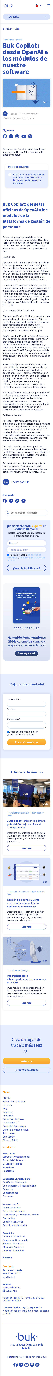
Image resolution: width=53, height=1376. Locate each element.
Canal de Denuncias (13, 1221)
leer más (26, 847)
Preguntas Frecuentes (14, 1126)
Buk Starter (9, 1136)
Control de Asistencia (14, 1211)
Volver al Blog (12, 28)
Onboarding (9, 1218)
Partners (7, 1105)
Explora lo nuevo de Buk (15, 1129)
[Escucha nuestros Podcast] (37, 1365)
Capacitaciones (10, 1192)
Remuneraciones (11, 1207)
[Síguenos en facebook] (5, 136)
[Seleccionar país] (38, 5)
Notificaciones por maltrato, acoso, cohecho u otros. (26, 1310)
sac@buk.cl (9, 1277)
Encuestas (8, 1196)
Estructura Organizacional (16, 1156)
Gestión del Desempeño (15, 1182)
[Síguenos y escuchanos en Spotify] (30, 136)
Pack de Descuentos (13, 1250)
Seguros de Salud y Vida (15, 1240)
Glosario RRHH (10, 1140)
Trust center (9, 1133)
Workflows (8, 1167)
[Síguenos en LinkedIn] (21, 1365)
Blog (5, 1108)
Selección (8, 1189)
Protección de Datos (13, 1119)
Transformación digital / (19, 812)
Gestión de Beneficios (14, 1236)
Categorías (13, 16)
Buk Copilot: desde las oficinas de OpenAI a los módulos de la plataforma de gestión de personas (28, 178)
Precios (6, 1098)
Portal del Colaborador (14, 1160)
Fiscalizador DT (11, 1122)
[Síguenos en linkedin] (11, 136)
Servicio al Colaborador (15, 1225)
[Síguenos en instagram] (17, 136)
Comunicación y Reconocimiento (20, 1185)
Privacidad (8, 1115)
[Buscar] (8, 512)
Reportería (8, 1171)
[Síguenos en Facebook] (15, 1365)
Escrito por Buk (20, 482)
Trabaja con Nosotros (14, 1101)
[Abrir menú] (48, 5)
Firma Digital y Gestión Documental (21, 1214)
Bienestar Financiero (13, 1243)
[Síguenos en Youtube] (26, 1365)
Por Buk (13, 114)
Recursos (8, 1112)
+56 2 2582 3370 (11, 1273)
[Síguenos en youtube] (23, 136)
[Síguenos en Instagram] (32, 1365)
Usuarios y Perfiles (12, 1163)
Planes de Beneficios (13, 1247)
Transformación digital (13, 39)
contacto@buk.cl (11, 1287)
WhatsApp (11, 1290)
